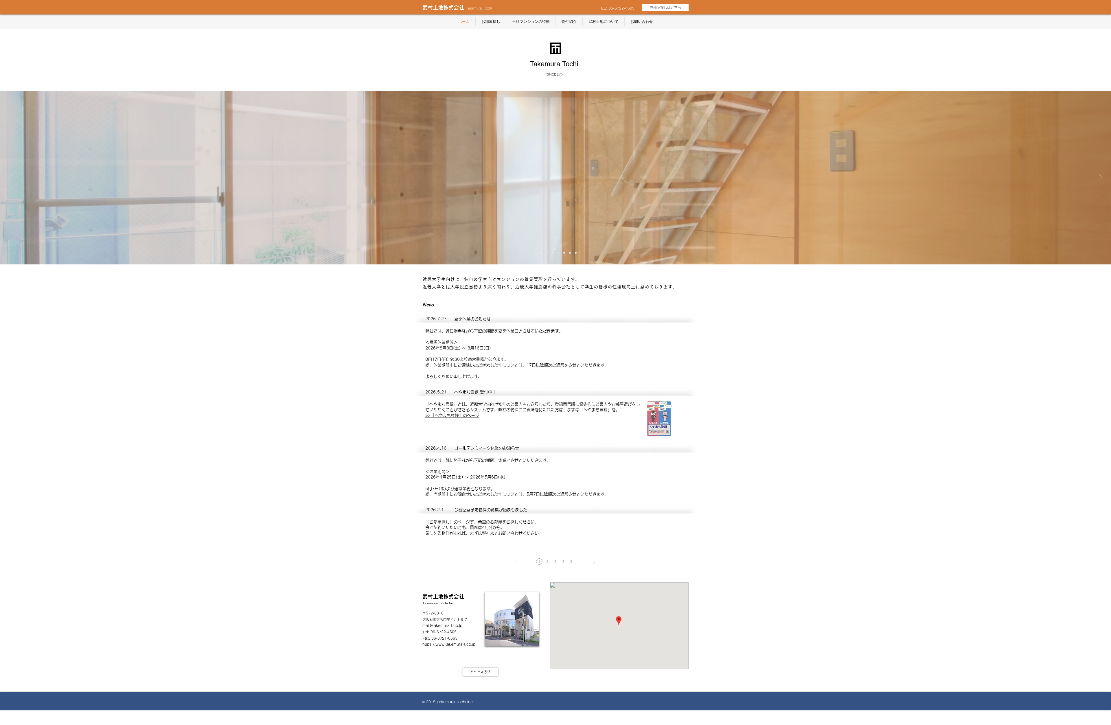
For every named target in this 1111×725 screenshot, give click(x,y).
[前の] (10, 177)
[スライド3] (547, 253)
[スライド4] (552, 253)
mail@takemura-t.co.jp (442, 625)
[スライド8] (576, 253)
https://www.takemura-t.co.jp (448, 644)
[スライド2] (541, 253)
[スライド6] (564, 253)
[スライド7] (570, 253)
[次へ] (1100, 177)
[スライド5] (558, 253)
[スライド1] (535, 253)
